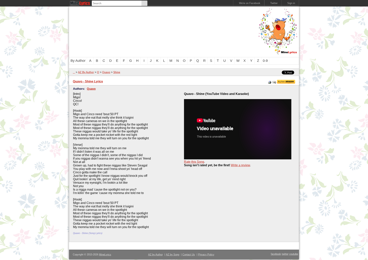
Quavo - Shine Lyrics (88, 81)
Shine (116, 72)
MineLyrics (105, 254)
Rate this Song (194, 161)
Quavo (106, 72)
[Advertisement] (163, 31)
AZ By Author (86, 72)
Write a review (240, 165)
